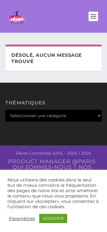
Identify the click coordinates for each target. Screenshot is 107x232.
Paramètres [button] (22, 218)
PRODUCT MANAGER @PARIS (52, 161)
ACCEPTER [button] (53, 218)
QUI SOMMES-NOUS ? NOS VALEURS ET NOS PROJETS (52, 169)
